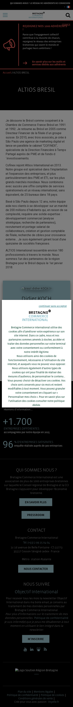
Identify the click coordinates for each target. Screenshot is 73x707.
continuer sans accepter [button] (53, 305)
